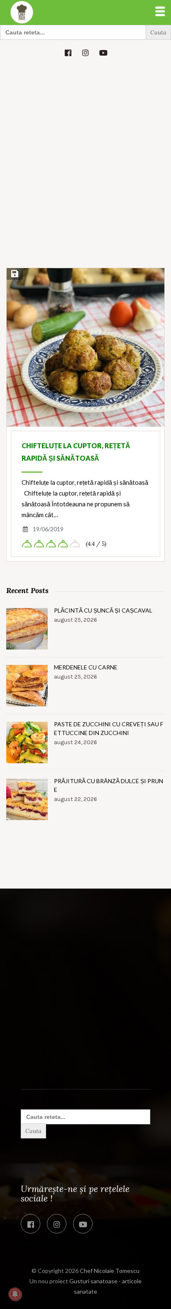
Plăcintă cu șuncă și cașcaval (103, 610)
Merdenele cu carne (85, 667)
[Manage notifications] (15, 1294)
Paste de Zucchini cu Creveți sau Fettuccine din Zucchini (108, 728)
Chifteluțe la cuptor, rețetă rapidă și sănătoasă (76, 452)
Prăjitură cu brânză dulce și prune (108, 785)
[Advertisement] (85, 178)
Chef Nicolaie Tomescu (109, 1270)
